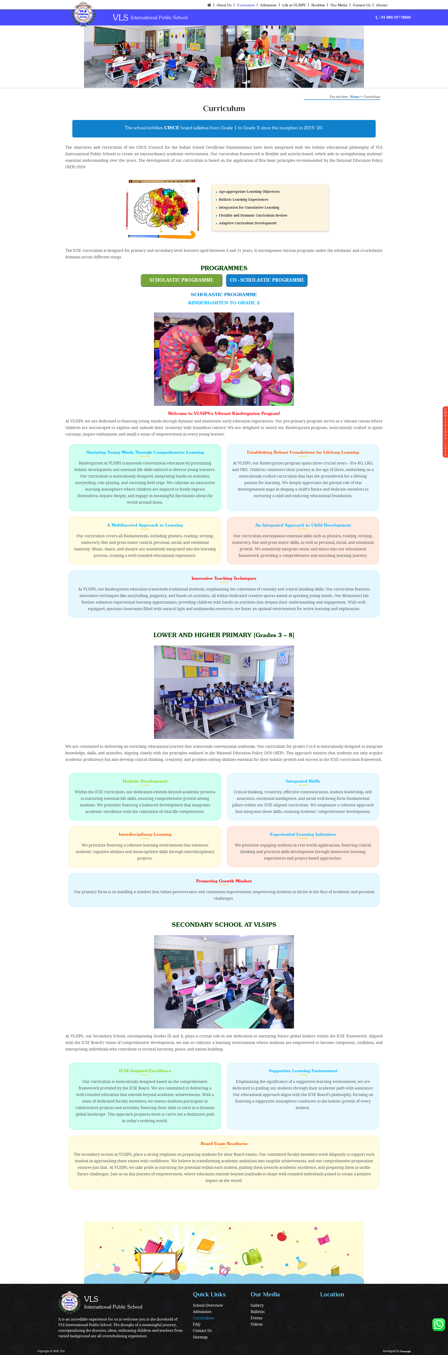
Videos (256, 1325)
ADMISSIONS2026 (445, 431)
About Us (224, 5)
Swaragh (405, 1351)
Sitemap (200, 1337)
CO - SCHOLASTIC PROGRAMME (267, 280)
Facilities (318, 5)
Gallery (257, 1306)
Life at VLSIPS (294, 5)
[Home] (209, 4)
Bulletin (258, 1312)
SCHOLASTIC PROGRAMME (182, 280)
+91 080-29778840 (394, 18)
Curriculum (246, 5)
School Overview (208, 1306)
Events (256, 1318)
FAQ (196, 1325)
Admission (268, 5)
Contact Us (362, 5)
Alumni (381, 5)
